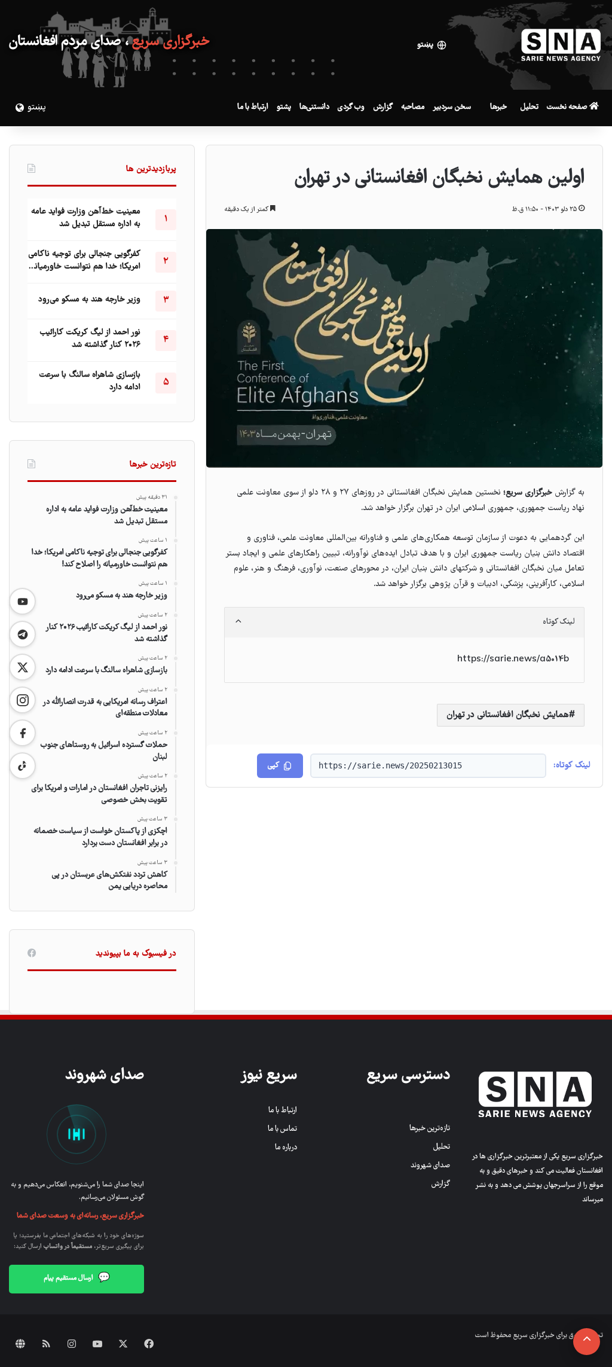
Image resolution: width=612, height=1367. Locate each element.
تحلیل (529, 107)
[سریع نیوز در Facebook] (22, 732)
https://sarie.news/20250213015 (390, 765)
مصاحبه (412, 107)
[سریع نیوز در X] (22, 667)
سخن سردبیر (452, 107)
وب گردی (351, 107)
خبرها (498, 107)
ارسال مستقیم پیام (77, 1278)
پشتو (284, 107)
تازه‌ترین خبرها (429, 1128)
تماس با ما (282, 1129)
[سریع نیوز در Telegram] (22, 634)
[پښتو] (18, 108)
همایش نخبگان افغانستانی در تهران (507, 715)
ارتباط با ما (252, 107)
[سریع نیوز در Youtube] (22, 601)
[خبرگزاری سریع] (561, 45)
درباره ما (286, 1148)
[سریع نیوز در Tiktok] (22, 765)
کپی (273, 765)
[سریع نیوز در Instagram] (22, 699)
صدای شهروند (430, 1165)
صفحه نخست (568, 107)
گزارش (383, 107)
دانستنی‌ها (314, 107)
